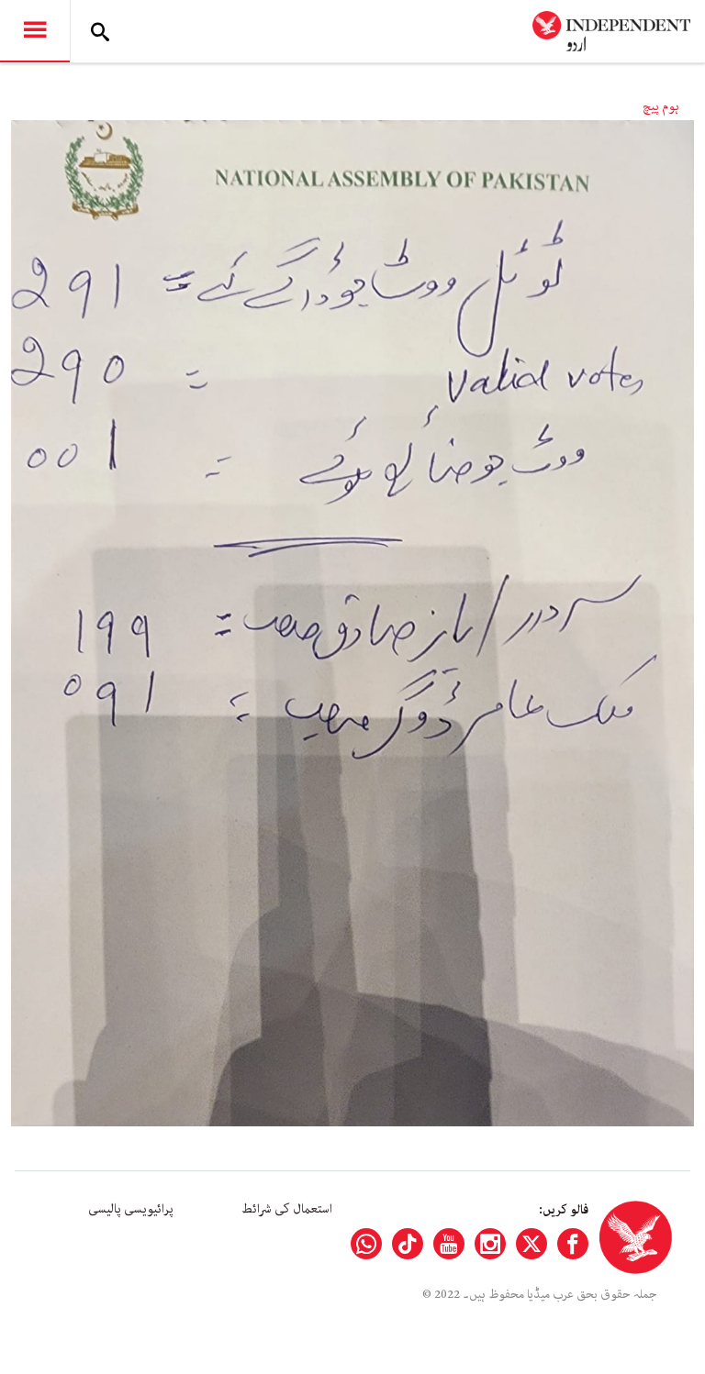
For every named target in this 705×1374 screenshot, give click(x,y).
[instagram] (490, 1243)
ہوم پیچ (661, 106)
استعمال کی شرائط (286, 1209)
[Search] (100, 31)
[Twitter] (531, 1243)
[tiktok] (407, 1243)
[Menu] (35, 31)
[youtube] (448, 1243)
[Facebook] (572, 1243)
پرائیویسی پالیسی (130, 1209)
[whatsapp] (366, 1243)
